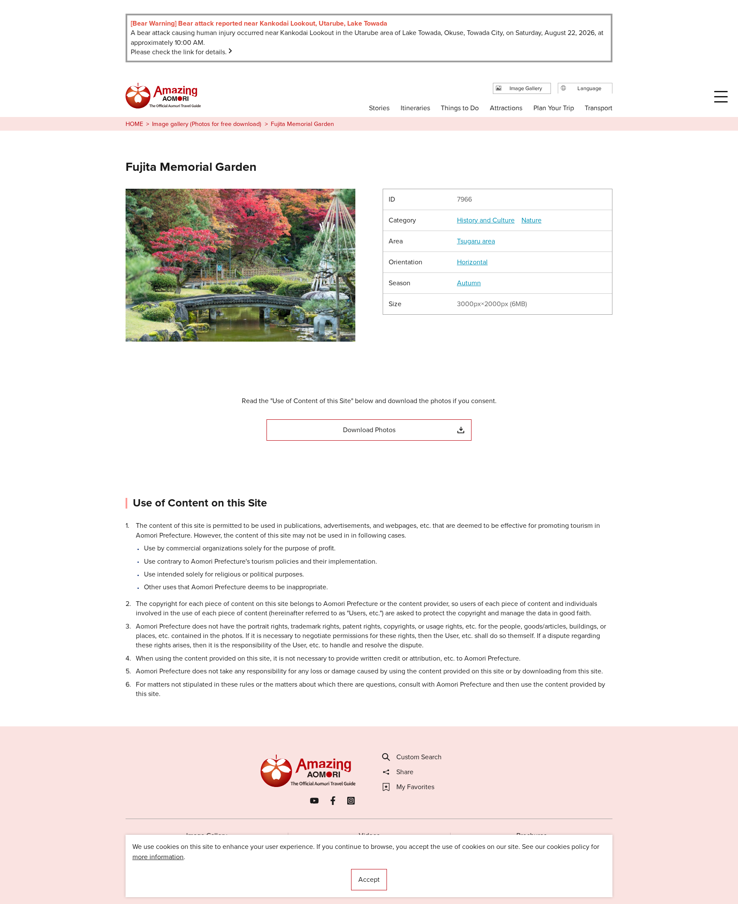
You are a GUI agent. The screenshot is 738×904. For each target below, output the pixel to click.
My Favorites (415, 787)
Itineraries (415, 108)
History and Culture (486, 220)
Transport (598, 108)
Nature (531, 220)
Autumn (469, 283)
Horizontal (472, 262)
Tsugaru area (476, 241)
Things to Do (460, 108)
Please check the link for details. (179, 52)
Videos (369, 835)
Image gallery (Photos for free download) (206, 123)
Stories (379, 108)
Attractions (506, 108)
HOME (134, 123)
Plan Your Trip (553, 108)
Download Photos (369, 430)
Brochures (531, 835)
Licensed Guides (314, 872)
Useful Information (421, 872)
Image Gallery (206, 835)
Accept (369, 879)
